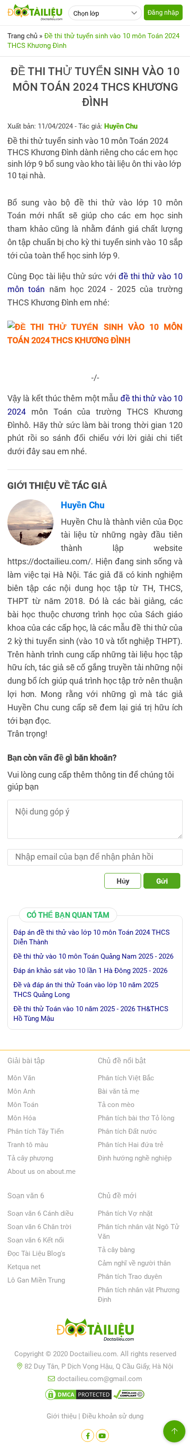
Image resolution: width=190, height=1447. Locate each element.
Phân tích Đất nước (127, 1131)
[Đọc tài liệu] (87, 1435)
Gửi (162, 881)
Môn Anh (21, 1091)
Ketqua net (24, 1267)
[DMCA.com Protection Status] (78, 1396)
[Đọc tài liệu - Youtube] (102, 1435)
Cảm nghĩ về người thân (134, 1263)
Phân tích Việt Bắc (126, 1078)
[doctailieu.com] (95, 1331)
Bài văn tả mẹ (118, 1091)
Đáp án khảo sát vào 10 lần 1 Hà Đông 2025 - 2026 (90, 971)
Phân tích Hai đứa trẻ (130, 1145)
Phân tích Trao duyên (130, 1276)
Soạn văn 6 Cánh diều (40, 1213)
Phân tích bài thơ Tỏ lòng (136, 1118)
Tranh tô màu (27, 1145)
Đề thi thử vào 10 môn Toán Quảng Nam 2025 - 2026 (93, 956)
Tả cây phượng (30, 1158)
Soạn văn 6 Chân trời (39, 1227)
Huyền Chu (83, 505)
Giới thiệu (62, 1416)
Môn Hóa (21, 1118)
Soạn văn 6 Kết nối (35, 1240)
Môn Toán (22, 1105)
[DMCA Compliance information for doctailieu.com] (129, 1396)
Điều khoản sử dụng (112, 1416)
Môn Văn (21, 1078)
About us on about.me (41, 1171)
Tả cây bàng (116, 1250)
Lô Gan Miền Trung (36, 1280)
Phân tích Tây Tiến (35, 1131)
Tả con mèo (116, 1105)
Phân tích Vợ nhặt (125, 1213)
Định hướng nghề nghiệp (135, 1158)
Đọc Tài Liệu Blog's (36, 1253)
